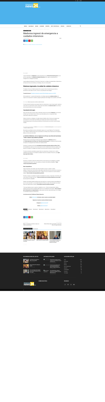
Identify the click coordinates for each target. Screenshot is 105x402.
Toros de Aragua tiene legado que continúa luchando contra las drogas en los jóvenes (54, 241)
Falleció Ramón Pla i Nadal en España (42, 240)
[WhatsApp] (32, 41)
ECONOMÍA (42, 26)
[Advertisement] (52, 16)
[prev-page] (24, 244)
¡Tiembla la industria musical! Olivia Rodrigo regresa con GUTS (43, 93)
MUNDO (36, 26)
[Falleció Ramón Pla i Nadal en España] (42, 235)
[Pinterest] (29, 41)
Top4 (30, 30)
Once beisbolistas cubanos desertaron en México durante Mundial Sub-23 (55, 271)
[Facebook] (75, 1)
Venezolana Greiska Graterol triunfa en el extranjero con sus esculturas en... (55, 260)
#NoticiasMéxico (53, 209)
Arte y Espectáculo (29, 29)
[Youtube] (81, 1)
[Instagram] (77, 1)
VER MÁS (62, 26)
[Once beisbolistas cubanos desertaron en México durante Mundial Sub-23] (46, 272)
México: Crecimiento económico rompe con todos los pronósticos (31, 224)
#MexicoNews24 (35, 209)
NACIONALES (31, 26)
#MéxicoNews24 (41, 209)
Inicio (24, 29)
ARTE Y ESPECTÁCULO (55, 26)
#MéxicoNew (30, 209)
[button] (80, 26)
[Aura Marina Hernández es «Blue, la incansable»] (29, 235)
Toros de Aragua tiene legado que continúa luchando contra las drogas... (35, 271)
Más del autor (35, 228)
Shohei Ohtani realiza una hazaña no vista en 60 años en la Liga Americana (52, 224)
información (34, 197)
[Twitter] (79, 1)
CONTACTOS (68, 26)
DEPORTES (47, 26)
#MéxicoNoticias (47, 209)
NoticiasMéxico (26, 210)
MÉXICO (25, 26)
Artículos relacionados (28, 228)
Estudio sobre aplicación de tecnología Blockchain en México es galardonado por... (55, 266)
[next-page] (25, 244)
